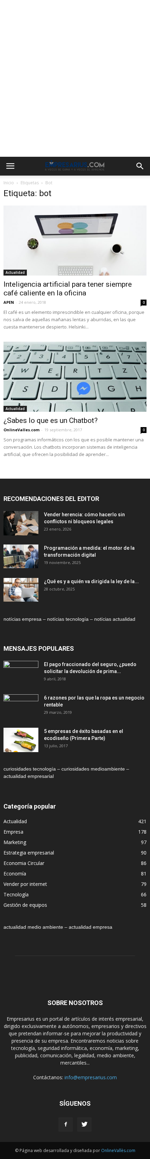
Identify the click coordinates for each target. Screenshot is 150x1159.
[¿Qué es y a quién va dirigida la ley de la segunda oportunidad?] (20, 590)
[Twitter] (84, 1124)
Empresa (13, 831)
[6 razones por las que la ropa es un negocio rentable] (20, 706)
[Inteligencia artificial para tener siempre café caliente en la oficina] (75, 241)
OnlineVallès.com (118, 1150)
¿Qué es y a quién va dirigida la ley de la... (91, 581)
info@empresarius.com (91, 1077)
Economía (14, 873)
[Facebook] (66, 1124)
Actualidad (15, 272)
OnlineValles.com (21, 429)
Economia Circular (23, 863)
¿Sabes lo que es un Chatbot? (50, 420)
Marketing (14, 842)
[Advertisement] (75, 78)
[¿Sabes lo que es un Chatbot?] (75, 377)
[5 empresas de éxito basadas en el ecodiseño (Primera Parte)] (20, 740)
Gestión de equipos (25, 905)
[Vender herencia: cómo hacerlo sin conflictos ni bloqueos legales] (20, 523)
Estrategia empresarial (28, 852)
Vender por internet (25, 884)
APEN (8, 302)
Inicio (8, 183)
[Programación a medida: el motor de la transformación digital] (20, 556)
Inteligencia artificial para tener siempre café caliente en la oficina (67, 288)
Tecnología (16, 894)
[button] (140, 166)
